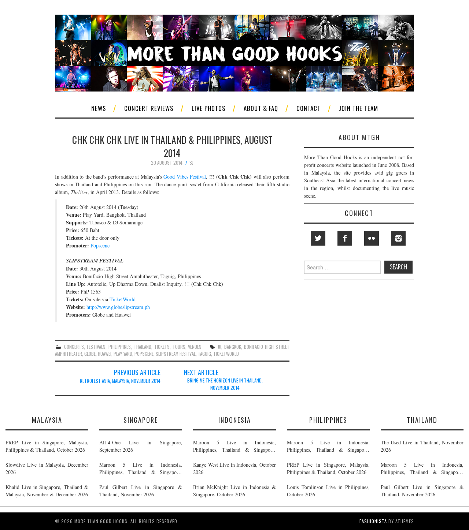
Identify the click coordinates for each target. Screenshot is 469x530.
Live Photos (208, 108)
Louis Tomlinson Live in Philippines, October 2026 (328, 491)
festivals (96, 346)
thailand (142, 346)
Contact (308, 108)
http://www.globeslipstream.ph (118, 306)
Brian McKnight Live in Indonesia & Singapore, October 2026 (234, 491)
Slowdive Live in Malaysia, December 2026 (46, 468)
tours (179, 346)
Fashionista (373, 521)
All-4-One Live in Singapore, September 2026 (140, 446)
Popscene (100, 245)
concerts (74, 346)
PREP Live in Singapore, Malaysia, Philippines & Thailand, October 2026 (46, 446)
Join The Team (358, 108)
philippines (119, 346)
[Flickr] (371, 238)
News (98, 108)
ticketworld (226, 353)
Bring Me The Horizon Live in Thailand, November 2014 (225, 384)
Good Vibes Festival (184, 176)
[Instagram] (398, 238)
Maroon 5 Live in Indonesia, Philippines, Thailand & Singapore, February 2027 (140, 468)
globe (90, 353)
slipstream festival (176, 353)
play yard (123, 353)
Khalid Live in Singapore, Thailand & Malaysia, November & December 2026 (46, 491)
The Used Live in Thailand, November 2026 (422, 446)
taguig (204, 353)
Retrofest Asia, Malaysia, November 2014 (120, 380)
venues (195, 346)
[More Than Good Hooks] (234, 52)
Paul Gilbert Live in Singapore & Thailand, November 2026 (140, 491)
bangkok (232, 346)
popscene (144, 353)
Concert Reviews (148, 108)
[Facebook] (344, 238)
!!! (219, 346)
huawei (104, 353)
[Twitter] (318, 238)
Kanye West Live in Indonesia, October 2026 (234, 468)
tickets (162, 346)
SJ (191, 162)
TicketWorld (123, 299)
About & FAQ (261, 108)
